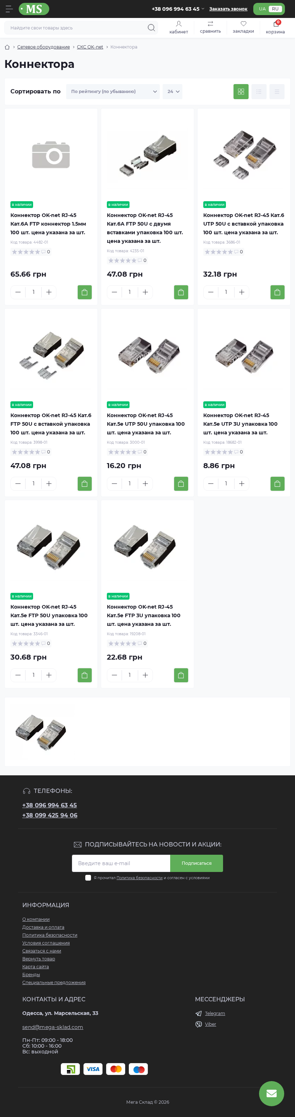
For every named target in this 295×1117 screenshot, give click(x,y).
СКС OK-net (90, 47)
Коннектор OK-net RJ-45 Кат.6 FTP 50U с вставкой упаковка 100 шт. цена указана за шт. (50, 424)
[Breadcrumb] (7, 47)
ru (275, 8)
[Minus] (18, 292)
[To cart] (85, 292)
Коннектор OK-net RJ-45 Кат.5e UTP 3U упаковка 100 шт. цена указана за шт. (240, 424)
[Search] (151, 27)
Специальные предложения (54, 982)
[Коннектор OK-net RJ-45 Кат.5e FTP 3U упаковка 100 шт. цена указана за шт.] (147, 546)
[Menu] (9, 9)
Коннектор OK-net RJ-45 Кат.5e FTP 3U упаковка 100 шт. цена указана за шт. (144, 615)
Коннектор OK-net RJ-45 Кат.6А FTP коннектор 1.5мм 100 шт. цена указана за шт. (48, 224)
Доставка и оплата (43, 927)
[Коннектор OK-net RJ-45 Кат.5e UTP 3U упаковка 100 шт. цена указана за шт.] (244, 355)
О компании (36, 919)
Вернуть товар (38, 958)
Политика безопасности (140, 878)
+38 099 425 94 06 (49, 815)
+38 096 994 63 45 (49, 805)
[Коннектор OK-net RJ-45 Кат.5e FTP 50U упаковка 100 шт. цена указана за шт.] (51, 546)
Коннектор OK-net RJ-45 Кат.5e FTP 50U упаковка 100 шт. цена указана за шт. (49, 615)
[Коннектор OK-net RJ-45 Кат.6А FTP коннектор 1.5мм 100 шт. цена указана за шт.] (51, 154)
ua (262, 8)
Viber (210, 1024)
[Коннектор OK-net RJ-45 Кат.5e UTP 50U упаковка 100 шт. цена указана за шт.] (147, 355)
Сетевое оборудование (43, 47)
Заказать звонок (228, 8)
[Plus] (49, 292)
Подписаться (197, 863)
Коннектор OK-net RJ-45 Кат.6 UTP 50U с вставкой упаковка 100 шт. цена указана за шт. (243, 224)
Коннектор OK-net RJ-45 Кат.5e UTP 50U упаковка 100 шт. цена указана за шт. (146, 424)
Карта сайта (35, 966)
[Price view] (277, 91)
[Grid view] (241, 91)
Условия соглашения (46, 943)
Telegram (215, 1013)
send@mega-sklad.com (52, 1027)
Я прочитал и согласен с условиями (152, 878)
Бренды (31, 974)
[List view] (259, 91)
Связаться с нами (41, 951)
